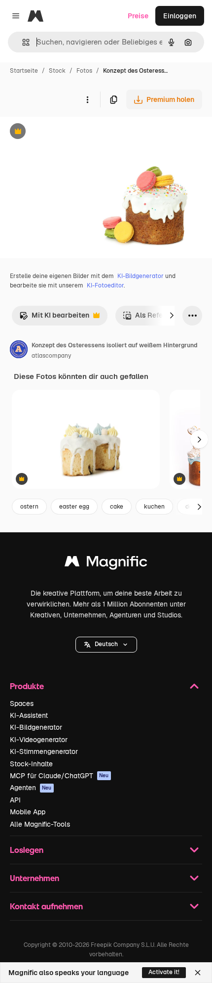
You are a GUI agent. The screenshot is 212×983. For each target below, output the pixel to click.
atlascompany (51, 356)
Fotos (84, 71)
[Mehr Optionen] (87, 99)
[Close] (198, 973)
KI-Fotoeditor (105, 285)
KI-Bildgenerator (140, 276)
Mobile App (27, 811)
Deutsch (106, 644)
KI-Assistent (29, 715)
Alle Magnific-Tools (40, 824)
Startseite (24, 71)
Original (63, 132)
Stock (57, 71)
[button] (106, 645)
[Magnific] (106, 563)
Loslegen (26, 849)
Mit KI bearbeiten (54, 318)
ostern (29, 507)
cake (116, 507)
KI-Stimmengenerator (44, 751)
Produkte (27, 686)
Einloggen (179, 15)
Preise (138, 15)
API (15, 800)
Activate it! (163, 972)
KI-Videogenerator (39, 739)
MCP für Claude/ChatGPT (59, 775)
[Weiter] (171, 316)
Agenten (31, 787)
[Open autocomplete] (21, 42)
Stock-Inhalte (31, 763)
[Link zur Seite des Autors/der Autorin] (19, 350)
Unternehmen (34, 878)
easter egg (74, 507)
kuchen (154, 507)
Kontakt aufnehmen (46, 906)
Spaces (22, 703)
